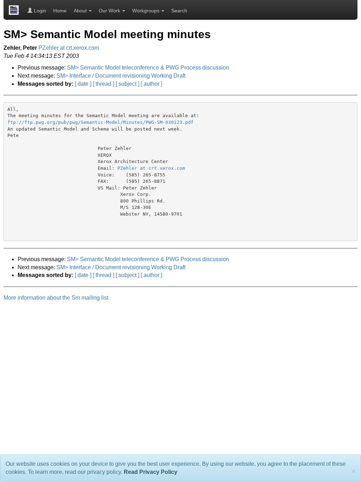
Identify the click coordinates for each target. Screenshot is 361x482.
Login (39, 10)
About (81, 10)
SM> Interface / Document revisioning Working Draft (120, 76)
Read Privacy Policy (150, 472)
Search (179, 10)
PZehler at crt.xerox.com (68, 48)
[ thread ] (103, 84)
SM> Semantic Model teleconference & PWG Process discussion (148, 68)
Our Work (110, 10)
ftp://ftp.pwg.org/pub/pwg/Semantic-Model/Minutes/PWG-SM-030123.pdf (100, 122)
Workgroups (146, 10)
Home (60, 10)
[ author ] (151, 84)
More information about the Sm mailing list (56, 298)
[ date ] (83, 84)
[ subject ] (127, 84)
